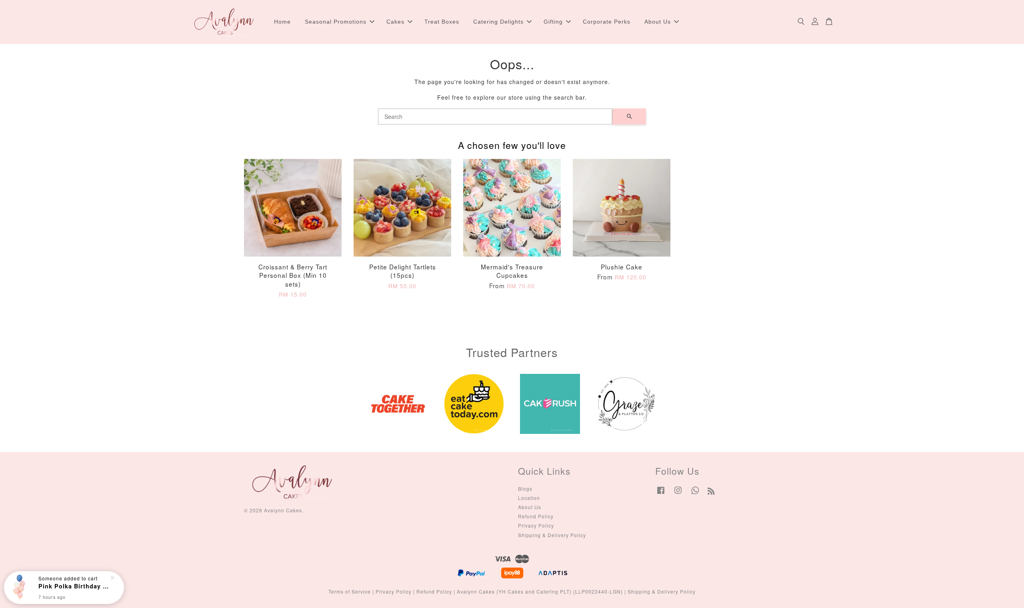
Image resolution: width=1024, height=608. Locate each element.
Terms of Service (349, 591)
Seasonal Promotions (335, 21)
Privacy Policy (536, 525)
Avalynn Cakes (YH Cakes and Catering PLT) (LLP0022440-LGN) (540, 591)
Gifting (553, 21)
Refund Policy (536, 516)
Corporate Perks (606, 21)
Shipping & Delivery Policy (552, 535)
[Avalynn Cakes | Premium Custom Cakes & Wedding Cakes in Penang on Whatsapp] (695, 493)
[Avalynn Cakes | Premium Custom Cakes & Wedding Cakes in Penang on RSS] (711, 492)
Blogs (525, 488)
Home (282, 21)
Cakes (395, 21)
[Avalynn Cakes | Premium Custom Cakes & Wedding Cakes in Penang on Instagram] (678, 493)
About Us (657, 21)
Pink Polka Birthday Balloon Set (73, 586)
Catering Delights (498, 21)
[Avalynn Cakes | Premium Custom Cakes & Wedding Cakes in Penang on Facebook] (660, 493)
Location (529, 497)
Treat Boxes (441, 21)
